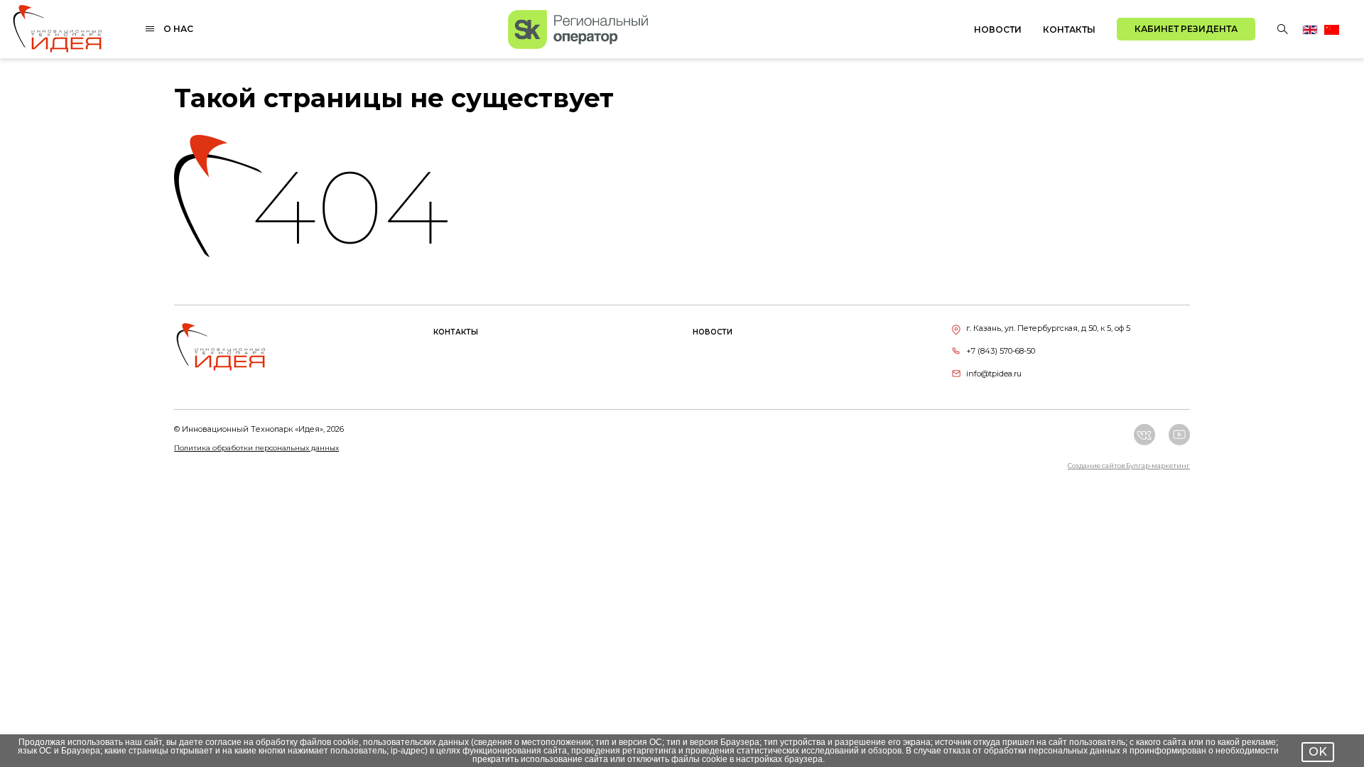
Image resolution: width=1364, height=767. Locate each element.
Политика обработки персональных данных (256, 447)
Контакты (1069, 29)
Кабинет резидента (1186, 28)
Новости (998, 29)
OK (1318, 751)
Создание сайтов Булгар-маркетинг (1129, 465)
